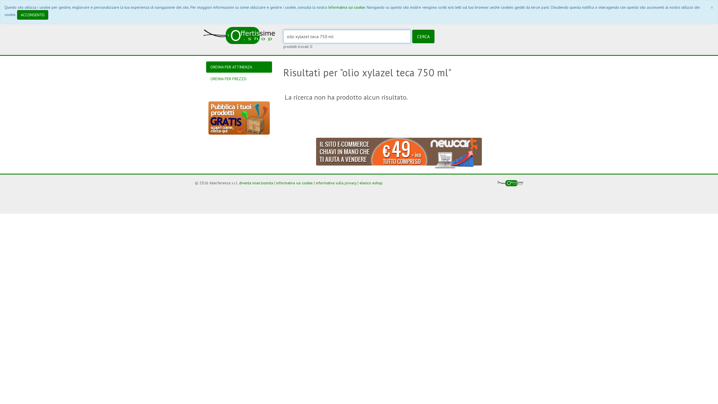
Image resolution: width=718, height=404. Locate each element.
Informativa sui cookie (346, 7)
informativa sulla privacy (336, 182)
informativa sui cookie (294, 182)
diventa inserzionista (256, 182)
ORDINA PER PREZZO (228, 78)
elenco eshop (371, 182)
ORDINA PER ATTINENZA (231, 67)
